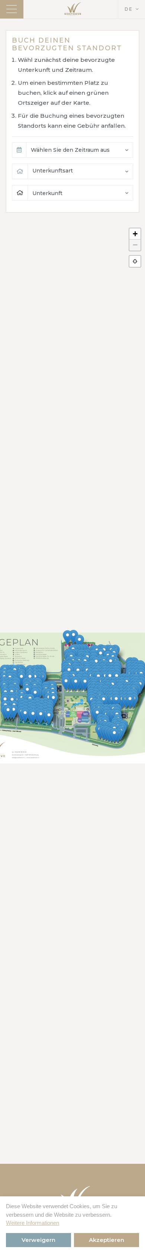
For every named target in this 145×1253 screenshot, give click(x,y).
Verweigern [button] (38, 1239)
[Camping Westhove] (72, 9)
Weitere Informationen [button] (32, 1223)
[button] (114, 735)
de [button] (129, 9)
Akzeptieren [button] (106, 1239)
